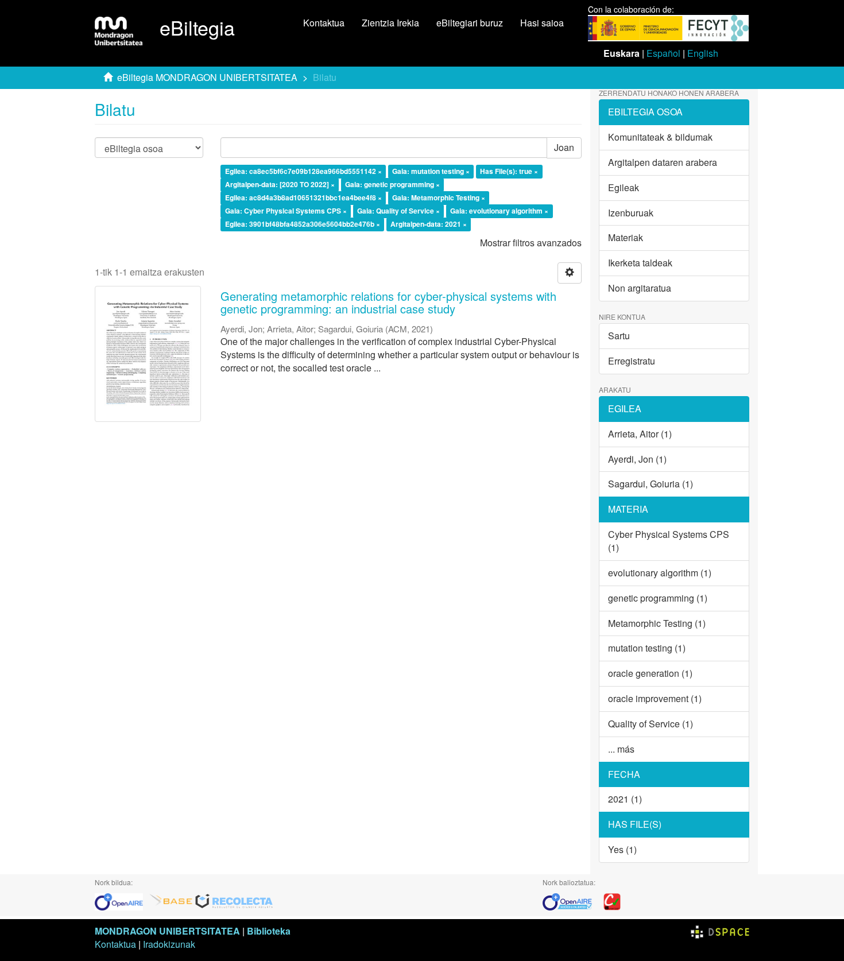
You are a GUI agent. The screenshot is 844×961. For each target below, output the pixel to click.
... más (621, 748)
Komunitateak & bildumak (660, 137)
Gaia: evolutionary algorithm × (499, 211)
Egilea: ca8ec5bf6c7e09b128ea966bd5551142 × (303, 171)
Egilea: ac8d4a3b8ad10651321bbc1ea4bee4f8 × (303, 197)
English (702, 53)
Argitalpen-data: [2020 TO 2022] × (280, 184)
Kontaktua (323, 22)
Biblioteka (269, 930)
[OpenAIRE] (122, 900)
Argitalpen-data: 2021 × (428, 224)
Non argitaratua (639, 287)
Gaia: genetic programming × (392, 184)
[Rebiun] (612, 900)
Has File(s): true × (509, 171)
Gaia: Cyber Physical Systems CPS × (286, 211)
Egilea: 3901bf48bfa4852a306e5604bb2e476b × (302, 224)
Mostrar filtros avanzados (531, 242)
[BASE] (171, 900)
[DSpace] (720, 930)
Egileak (623, 187)
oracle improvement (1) (655, 698)
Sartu (619, 335)
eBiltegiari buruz (469, 22)
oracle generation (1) (650, 673)
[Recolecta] (234, 900)
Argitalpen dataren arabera (662, 162)
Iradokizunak (169, 944)
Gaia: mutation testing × (431, 171)
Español (663, 53)
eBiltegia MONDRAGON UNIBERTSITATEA (207, 77)
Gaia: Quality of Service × (398, 211)
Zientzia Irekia (390, 22)
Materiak (625, 237)
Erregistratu (631, 360)
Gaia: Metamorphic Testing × (438, 197)
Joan (564, 147)
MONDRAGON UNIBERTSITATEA (167, 930)
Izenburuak (630, 212)
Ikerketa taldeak (640, 262)
